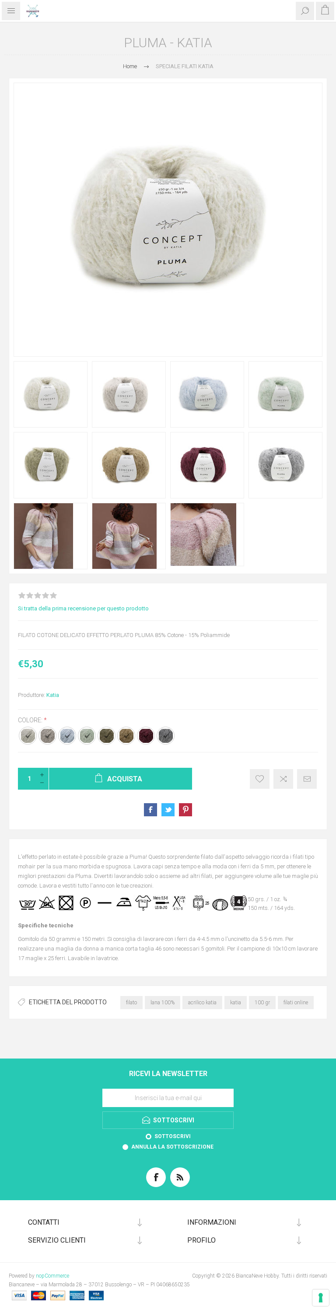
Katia (52, 695)
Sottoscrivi (172, 1136)
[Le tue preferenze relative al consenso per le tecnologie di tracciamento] (320, 1297)
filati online (296, 1003)
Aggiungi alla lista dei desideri (260, 779)
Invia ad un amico (307, 779)
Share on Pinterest (185, 809)
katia (235, 1003)
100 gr (262, 1003)
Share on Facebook (150, 809)
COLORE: (31, 720)
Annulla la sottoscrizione (172, 1147)
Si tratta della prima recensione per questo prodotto (83, 608)
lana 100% (162, 1003)
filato (131, 1003)
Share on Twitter (168, 809)
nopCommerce (52, 1276)
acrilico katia (202, 1003)
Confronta (283, 779)
